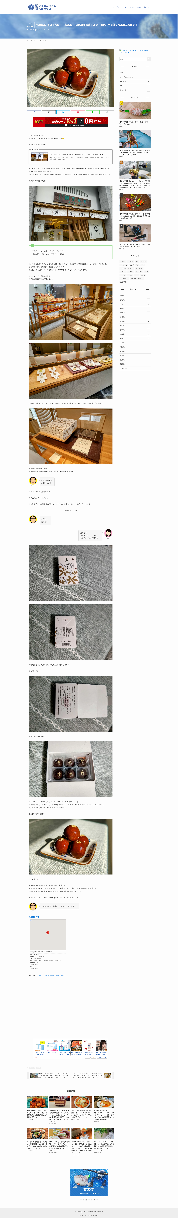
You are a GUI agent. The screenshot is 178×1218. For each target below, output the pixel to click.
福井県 (122, 308)
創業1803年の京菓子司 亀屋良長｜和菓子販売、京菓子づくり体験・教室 (76, 154)
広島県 (122, 351)
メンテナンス (124, 278)
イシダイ (143, 261)
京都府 (38, 29)
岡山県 (122, 347)
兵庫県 (122, 317)
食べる (122, 85)
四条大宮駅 (51, 975)
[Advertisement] (70, 1009)
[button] (34, 112)
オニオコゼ (123, 265)
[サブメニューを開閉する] (148, 81)
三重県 (122, 343)
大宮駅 (45, 975)
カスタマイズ (140, 265)
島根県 (122, 338)
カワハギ (123, 268)
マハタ (137, 275)
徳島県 (122, 330)
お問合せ (78, 1211)
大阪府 (122, 313)
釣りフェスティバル (137, 278)
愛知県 (122, 295)
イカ (137, 261)
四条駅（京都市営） (61, 975)
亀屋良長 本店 (34, 917)
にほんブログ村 (124, 52)
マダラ (130, 275)
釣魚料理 (123, 282)
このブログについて (126, 77)
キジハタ (131, 268)
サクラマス (139, 272)
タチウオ (123, 275)
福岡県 (122, 364)
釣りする (123, 81)
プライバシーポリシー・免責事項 (93, 1211)
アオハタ (123, 261)
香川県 (122, 355)
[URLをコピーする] (107, 112)
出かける (123, 90)
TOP (121, 73)
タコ (146, 272)
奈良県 (122, 325)
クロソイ (123, 272)
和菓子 (40, 975)
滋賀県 (122, 321)
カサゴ (131, 265)
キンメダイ (139, 268)
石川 (121, 304)
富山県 (122, 300)
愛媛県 (122, 360)
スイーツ (32, 29)
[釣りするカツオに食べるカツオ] (42, 7)
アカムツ (131, 261)
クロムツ (131, 272)
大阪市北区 (123, 368)
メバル (143, 275)
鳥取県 (122, 334)
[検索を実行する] (149, 59)
